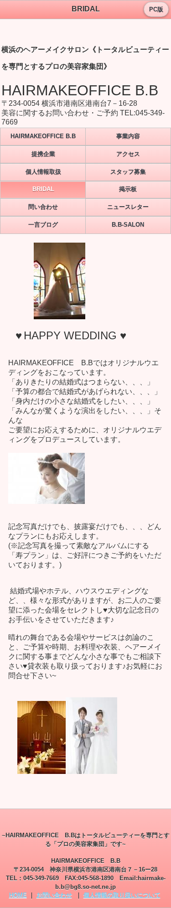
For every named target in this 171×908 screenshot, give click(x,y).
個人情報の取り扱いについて (122, 895)
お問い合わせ (54, 895)
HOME (18, 895)
